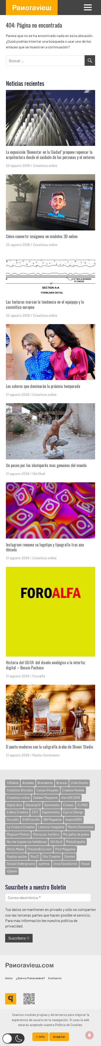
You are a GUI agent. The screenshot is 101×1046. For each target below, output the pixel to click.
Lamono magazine (51, 827)
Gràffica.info (30, 819)
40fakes (13, 783)
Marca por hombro (46, 834)
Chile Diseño (79, 783)
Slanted (69, 856)
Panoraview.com (29, 965)
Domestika (52, 805)
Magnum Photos (18, 834)
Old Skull (38, 473)
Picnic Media (15, 849)
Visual (85, 864)
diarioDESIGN (70, 798)
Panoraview (31, 7)
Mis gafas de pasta (76, 834)
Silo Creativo (52, 856)
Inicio (9, 978)
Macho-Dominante (45, 755)
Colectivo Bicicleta (20, 790)
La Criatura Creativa (21, 827)
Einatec (68, 805)
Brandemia (45, 783)
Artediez (28, 783)
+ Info (40, 1037)
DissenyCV (33, 805)
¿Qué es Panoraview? (30, 978)
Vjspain (12, 871)
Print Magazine (65, 849)
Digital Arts (14, 805)
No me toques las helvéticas (27, 842)
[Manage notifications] (89, 1035)
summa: (44, 864)
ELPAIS (83, 805)
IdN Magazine (52, 819)
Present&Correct (39, 849)
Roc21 (35, 856)
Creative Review (73, 790)
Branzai (61, 783)
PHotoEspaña (75, 842)
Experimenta (51, 812)
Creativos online (45, 165)
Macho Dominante (80, 827)
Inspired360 (73, 819)
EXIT (35, 812)
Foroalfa (38, 676)
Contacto (55, 978)
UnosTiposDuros (65, 864)
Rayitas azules (17, 856)
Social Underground (21, 864)
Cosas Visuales (47, 790)
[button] (13, 1038)
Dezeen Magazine (45, 798)
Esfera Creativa (17, 812)
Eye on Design (73, 812)
